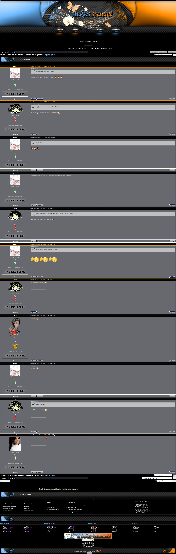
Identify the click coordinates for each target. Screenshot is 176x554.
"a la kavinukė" (71, 502)
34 (54, 173)
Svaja (48, 528)
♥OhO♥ (92, 531)
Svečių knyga (116, 29)
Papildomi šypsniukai (8, 503)
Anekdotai (49, 512)
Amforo (113, 530)
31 (54, 66)
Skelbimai (26, 506)
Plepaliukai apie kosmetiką (9, 506)
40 (54, 399)
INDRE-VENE (6, 527)
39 (54, 363)
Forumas (75, 29)
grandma (15, 66)
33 (54, 137)
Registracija (88, 41)
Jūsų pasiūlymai (49, 55)
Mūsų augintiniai (72, 507)
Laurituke (15, 434)
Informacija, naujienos (34, 55)
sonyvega (5, 528)
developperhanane (139, 510)
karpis (15, 101)
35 (54, 208)
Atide (113, 527)
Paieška (104, 49)
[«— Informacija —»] (15, 94)
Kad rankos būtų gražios (30, 503)
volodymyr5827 (139, 505)
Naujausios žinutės (74, 49)
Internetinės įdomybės (8, 508)
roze (25, 531)
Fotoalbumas (100, 29)
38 (54, 315)
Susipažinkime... (51, 507)
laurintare (26, 530)
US (15, 341)
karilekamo (138, 512)
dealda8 (137, 503)
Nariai (84, 49)
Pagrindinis (60, 29)
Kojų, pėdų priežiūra (7, 510)
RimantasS (138, 506)
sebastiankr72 (138, 511)
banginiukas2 (50, 530)
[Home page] (40, 99)
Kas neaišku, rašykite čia (53, 509)
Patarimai (26, 508)
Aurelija (92, 530)
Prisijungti (94, 41)
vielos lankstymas (28, 510)
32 (54, 101)
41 (53, 434)
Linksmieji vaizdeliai (73, 512)
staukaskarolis (138, 507)
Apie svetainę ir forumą (16, 55)
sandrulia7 (5, 531)
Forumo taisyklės (94, 49)
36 (54, 244)
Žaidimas (49, 502)
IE (15, 82)
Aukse (15, 315)
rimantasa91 (138, 504)
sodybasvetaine (139, 509)
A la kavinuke (50, 505)
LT (15, 117)
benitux (113, 531)
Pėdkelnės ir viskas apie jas (75, 509)
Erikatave (49, 531)
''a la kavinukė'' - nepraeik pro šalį (76, 505)
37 (54, 279)
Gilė (24, 528)
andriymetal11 (138, 501)
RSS (110, 49)
